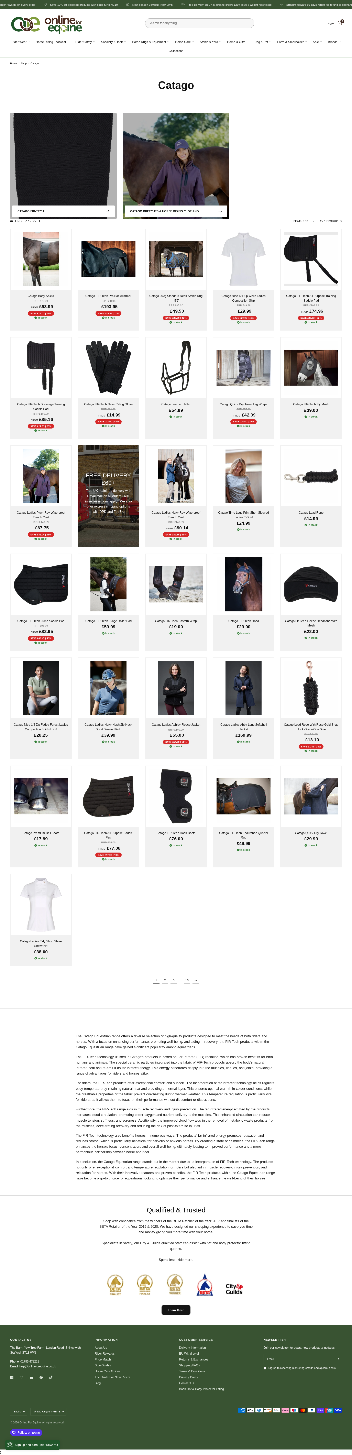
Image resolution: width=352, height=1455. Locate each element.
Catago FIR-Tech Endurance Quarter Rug (243, 835)
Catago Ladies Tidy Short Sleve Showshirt (41, 944)
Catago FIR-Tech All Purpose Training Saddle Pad (311, 298)
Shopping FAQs (189, 1365)
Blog (98, 1383)
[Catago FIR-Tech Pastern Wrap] (176, 584)
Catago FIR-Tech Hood (243, 621)
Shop (24, 63)
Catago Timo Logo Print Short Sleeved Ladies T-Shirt (243, 515)
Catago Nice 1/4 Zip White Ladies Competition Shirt (243, 298)
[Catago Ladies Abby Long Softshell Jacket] (243, 688)
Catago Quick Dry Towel (311, 833)
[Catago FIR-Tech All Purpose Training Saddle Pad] (311, 259)
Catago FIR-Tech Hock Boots (176, 833)
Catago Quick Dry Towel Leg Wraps (243, 404)
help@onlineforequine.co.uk (37, 1366)
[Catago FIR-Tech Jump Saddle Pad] (41, 584)
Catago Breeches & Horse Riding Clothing (164, 211)
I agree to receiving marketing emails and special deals (302, 1367)
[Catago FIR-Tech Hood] (243, 584)
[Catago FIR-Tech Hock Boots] (176, 796)
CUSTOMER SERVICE (196, 1339)
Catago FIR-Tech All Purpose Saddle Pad (108, 835)
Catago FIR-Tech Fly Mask (311, 404)
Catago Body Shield (41, 296)
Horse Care (183, 42)
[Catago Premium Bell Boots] (41, 796)
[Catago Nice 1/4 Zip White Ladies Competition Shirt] (243, 259)
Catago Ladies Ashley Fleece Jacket (176, 724)
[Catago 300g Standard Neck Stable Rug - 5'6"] (176, 259)
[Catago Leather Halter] (176, 367)
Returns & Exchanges (193, 1359)
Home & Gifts (236, 42)
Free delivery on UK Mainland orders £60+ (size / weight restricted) (156, 4)
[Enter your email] (338, 1359)
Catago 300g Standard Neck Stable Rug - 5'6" (175, 298)
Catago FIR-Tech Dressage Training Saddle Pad (41, 406)
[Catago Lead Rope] (311, 476)
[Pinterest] (44, 1377)
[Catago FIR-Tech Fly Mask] (311, 367)
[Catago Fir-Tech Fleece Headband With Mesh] (311, 584)
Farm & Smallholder (290, 42)
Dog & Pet (261, 42)
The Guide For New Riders (112, 1377)
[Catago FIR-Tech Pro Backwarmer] (108, 259)
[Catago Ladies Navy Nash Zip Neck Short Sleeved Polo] (108, 688)
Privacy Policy (188, 1377)
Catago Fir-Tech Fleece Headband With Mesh (311, 623)
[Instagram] (24, 1377)
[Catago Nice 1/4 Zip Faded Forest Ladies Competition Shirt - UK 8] (41, 688)
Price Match (103, 1359)
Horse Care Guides (108, 1371)
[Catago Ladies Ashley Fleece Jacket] (176, 688)
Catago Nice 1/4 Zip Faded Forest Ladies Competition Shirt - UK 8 (41, 727)
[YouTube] (34, 1378)
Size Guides (103, 1365)
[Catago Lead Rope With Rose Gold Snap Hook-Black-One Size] (311, 688)
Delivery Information (192, 1347)
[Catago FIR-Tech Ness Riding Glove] (108, 367)
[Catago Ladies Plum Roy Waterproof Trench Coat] (41, 476)
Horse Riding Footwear (51, 42)
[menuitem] (20, 41)
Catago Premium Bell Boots (40, 833)
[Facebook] (14, 1377)
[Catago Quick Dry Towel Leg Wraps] (243, 367)
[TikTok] (53, 1377)
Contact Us (186, 1383)
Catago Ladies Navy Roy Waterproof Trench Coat (176, 515)
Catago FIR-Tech (31, 211)
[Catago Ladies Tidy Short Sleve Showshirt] (41, 904)
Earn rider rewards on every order (316, 4)
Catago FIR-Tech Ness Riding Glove (108, 404)
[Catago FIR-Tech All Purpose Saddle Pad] (108, 796)
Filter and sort (27, 221)
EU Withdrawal (189, 1353)
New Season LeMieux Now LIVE (79, 4)
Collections (176, 51)
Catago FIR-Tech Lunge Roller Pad (108, 621)
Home (13, 63)
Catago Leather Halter (175, 404)
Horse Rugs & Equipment (149, 42)
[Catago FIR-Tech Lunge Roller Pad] (108, 584)
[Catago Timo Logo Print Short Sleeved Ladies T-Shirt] (243, 476)
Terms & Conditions (192, 1371)
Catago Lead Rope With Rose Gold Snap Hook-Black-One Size (311, 727)
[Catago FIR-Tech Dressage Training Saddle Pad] (41, 367)
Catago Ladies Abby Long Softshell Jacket (243, 727)
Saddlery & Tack (112, 42)
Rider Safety (83, 42)
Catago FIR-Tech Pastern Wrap (176, 621)
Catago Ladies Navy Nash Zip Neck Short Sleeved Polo (108, 727)
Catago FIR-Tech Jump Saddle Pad (40, 621)
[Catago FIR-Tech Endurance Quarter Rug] (243, 796)
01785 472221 (29, 1361)
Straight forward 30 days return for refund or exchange (246, 4)
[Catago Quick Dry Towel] (311, 796)
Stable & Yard (209, 42)
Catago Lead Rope (311, 512)
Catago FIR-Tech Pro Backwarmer (108, 296)
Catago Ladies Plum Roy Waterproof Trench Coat (41, 515)
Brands (333, 42)
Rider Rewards (105, 1353)
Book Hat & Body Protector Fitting (201, 1389)
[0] (339, 23)
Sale (316, 42)
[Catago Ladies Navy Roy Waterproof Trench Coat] (176, 476)
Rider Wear (18, 42)
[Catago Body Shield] (41, 259)
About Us (101, 1347)
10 (187, 980)
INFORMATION (106, 1339)
